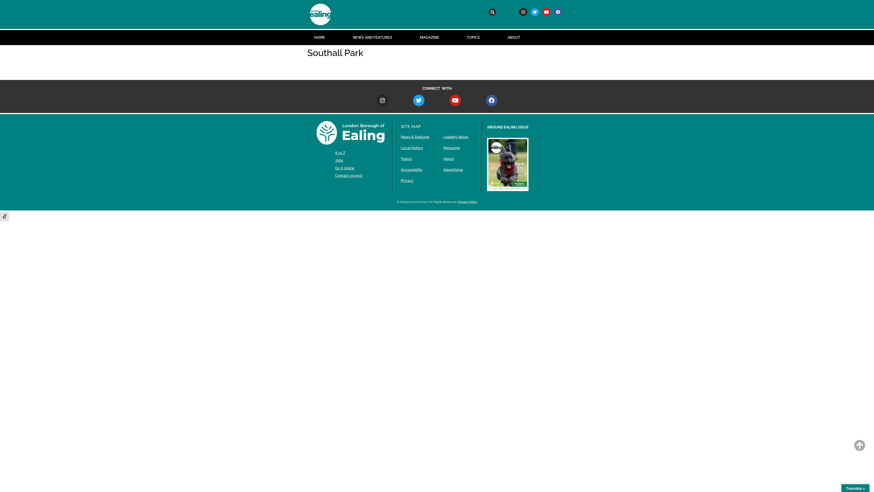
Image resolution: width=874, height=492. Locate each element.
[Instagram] (523, 12)
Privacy (407, 181)
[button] (492, 12)
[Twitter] (535, 12)
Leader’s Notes (455, 137)
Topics (473, 37)
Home (319, 37)
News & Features (415, 137)
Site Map (411, 126)
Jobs (339, 160)
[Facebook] (558, 12)
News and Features (372, 37)
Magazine (429, 37)
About (514, 37)
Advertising (453, 170)
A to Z (340, 153)
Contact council (348, 176)
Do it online (344, 168)
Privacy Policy (467, 202)
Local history (412, 148)
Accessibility (412, 170)
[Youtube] (546, 12)
